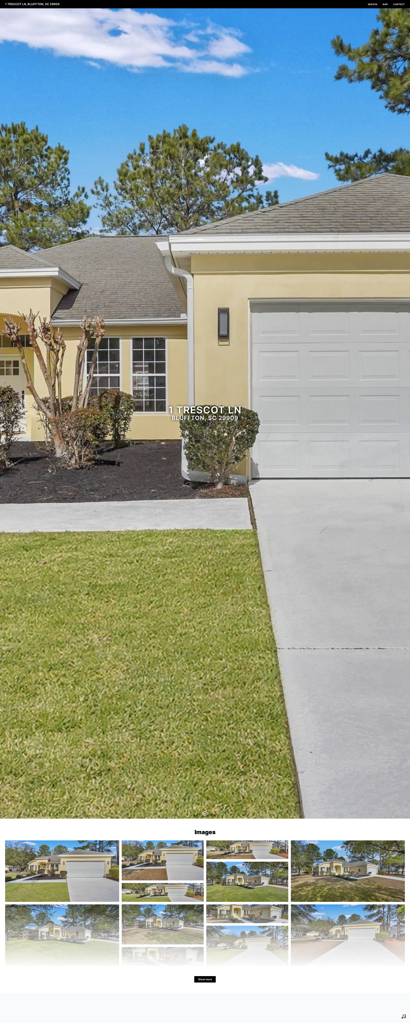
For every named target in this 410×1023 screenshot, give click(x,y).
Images (372, 4)
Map (385, 4)
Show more (205, 979)
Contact (399, 4)
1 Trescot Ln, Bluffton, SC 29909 (32, 4)
